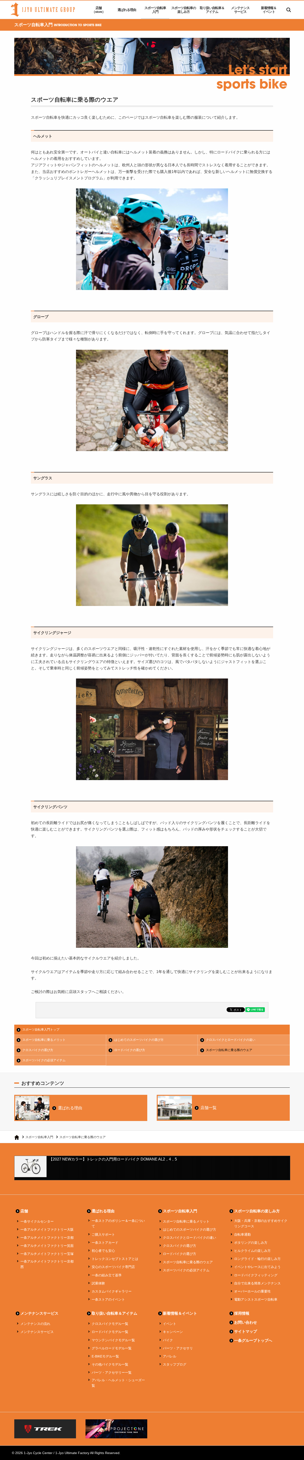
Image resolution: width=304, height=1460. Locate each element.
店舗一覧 (208, 1108)
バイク (168, 1340)
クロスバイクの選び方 (37, 1050)
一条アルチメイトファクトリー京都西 (47, 1264)
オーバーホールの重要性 (252, 1291)
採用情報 (241, 1313)
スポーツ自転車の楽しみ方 (183, 10)
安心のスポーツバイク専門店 (113, 1267)
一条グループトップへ (253, 1340)
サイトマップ (245, 1331)
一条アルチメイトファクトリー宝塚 (47, 1254)
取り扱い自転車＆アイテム (212, 10)
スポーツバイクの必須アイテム (44, 1060)
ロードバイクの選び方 (129, 1050)
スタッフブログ (174, 1364)
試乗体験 (98, 1283)
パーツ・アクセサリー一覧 (112, 1372)
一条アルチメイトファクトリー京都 (47, 1237)
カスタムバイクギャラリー (112, 1291)
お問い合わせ (245, 1322)
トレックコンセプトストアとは (115, 1259)
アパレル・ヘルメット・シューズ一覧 (118, 1383)
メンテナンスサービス (240, 10)
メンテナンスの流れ (35, 1324)
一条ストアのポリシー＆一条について (118, 1223)
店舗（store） (98, 10)
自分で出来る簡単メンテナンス (257, 1283)
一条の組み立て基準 (107, 1275)
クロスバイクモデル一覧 (110, 1324)
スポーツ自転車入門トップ (40, 1029)
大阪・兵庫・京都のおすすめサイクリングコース (260, 1223)
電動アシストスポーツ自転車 (255, 1299)
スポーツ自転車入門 (155, 10)
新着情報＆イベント (268, 10)
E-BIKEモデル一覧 (105, 1356)
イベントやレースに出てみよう (257, 1267)
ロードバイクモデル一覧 (110, 1332)
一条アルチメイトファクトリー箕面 (47, 1246)
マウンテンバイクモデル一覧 (113, 1340)
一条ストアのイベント (108, 1299)
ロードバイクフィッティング (255, 1275)
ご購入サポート (103, 1234)
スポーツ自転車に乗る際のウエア (229, 1050)
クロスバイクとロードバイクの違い (230, 1040)
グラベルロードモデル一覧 (112, 1348)
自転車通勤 (242, 1234)
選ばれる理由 (127, 10)
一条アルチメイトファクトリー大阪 (47, 1229)
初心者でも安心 (103, 1251)
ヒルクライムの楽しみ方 (252, 1251)
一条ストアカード (105, 1242)
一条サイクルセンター (37, 1221)
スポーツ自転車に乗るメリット (44, 1040)
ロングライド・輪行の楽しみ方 (257, 1259)
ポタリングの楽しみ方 (250, 1242)
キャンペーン (173, 1332)
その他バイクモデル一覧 (110, 1364)
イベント (169, 1324)
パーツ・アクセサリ (178, 1348)
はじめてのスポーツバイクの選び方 (139, 1040)
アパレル (169, 1356)
